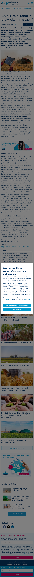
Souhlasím (17, 309)
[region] (17, 288)
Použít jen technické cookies (17, 305)
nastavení (6, 299)
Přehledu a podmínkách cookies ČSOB (17, 300)
